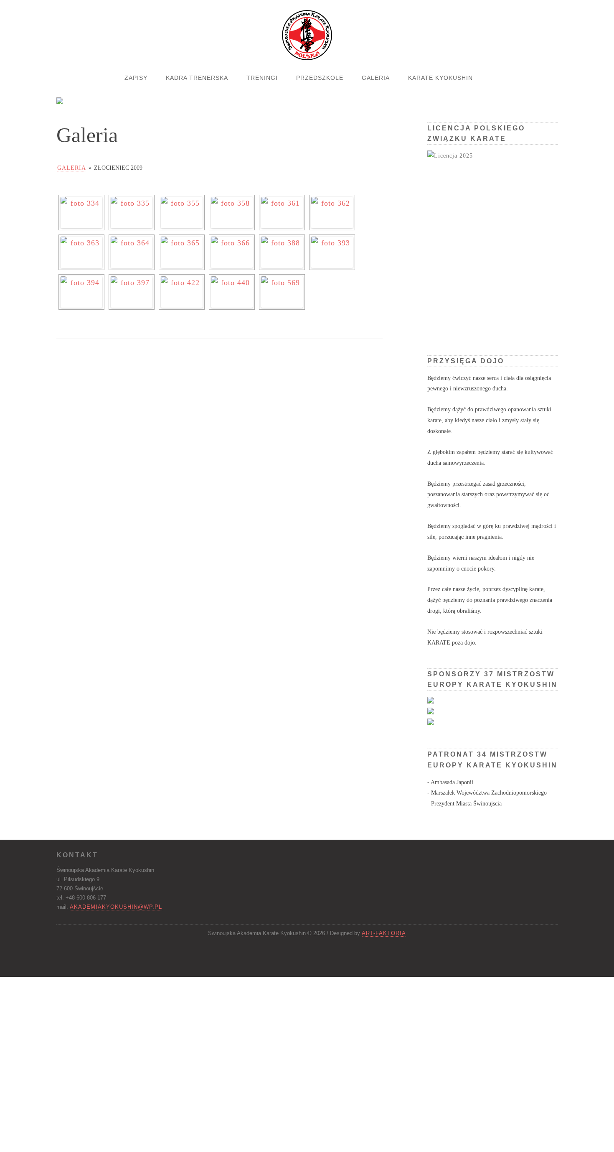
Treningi (262, 77)
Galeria (376, 77)
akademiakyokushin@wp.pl (116, 907)
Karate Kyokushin (440, 77)
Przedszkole (319, 77)
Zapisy (135, 77)
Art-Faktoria (384, 933)
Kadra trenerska (197, 77)
